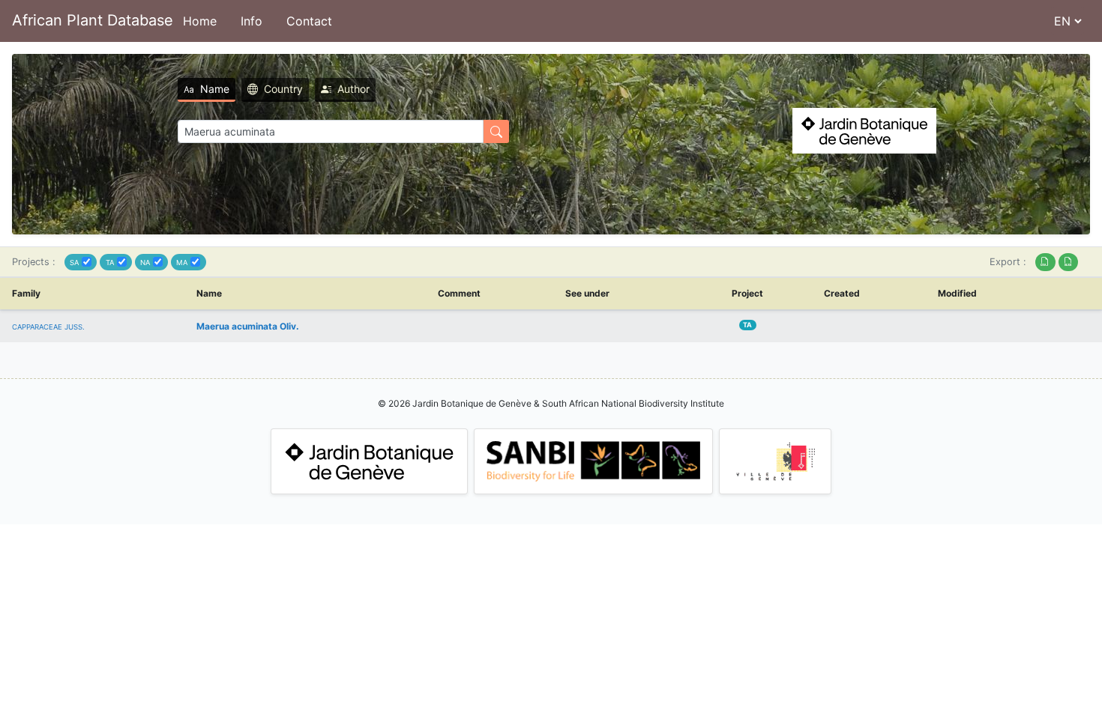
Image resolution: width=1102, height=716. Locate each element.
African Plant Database (92, 20)
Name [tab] (214, 88)
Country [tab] (283, 88)
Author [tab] (353, 88)
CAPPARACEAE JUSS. (48, 327)
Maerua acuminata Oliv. (247, 326)
